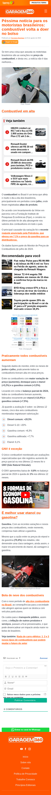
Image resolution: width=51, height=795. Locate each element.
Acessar (43, 658)
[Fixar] (16, 676)
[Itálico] (9, 676)
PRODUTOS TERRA (39, 3)
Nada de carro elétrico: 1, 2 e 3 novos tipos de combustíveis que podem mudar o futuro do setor (25, 640)
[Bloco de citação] (26, 676)
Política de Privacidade (25, 774)
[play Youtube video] (25, 495)
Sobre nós (25, 762)
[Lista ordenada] (19, 676)
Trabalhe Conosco (25, 779)
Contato (25, 768)
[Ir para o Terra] (8, 2)
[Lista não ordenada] (22, 676)
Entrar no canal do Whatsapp (27, 730)
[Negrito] (5, 676)
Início (25, 757)
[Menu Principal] (45, 11)
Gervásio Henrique (17, 38)
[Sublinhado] (12, 676)
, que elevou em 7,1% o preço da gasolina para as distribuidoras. (25, 236)
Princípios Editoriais (25, 785)
